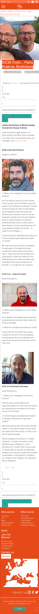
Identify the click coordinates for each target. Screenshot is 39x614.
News (4, 530)
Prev (7, 467)
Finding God (25, 516)
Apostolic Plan (6, 525)
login (9, 2)
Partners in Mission (7, 544)
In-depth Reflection (27, 523)
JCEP (3, 518)
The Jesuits (5, 516)
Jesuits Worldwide (7, 523)
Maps (3, 521)
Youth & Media (26, 521)
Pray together (5, 548)
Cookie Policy (36, 609)
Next (13, 467)
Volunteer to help (7, 546)
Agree (19, 609)
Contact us (7, 552)
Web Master (14, 83)
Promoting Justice (27, 518)
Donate (6, 556)
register (3, 2)
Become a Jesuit (6, 541)
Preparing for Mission (28, 525)
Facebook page (20, 141)
